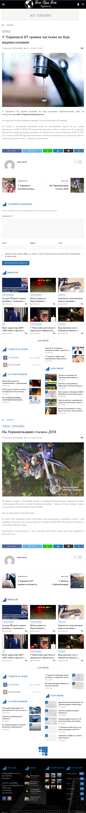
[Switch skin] (78, 4)
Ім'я (4, 243)
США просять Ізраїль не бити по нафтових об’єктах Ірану (14, 390)
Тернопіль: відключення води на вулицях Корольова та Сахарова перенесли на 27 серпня (70, 299)
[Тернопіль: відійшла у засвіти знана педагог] (51, 737)
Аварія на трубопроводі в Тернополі (12, 717)
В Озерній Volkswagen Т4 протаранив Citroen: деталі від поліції (14, 709)
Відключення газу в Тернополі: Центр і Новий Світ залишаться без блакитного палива (70, 329)
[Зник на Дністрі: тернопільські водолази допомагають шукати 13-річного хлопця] (51, 402)
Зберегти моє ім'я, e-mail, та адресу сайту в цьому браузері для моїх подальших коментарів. (42, 255)
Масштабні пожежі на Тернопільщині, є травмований (14, 382)
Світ (3, 324)
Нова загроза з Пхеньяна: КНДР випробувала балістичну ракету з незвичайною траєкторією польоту (70, 393)
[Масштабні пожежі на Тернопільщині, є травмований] (35, 383)
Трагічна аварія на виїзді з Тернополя (68, 712)
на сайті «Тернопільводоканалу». (29, 114)
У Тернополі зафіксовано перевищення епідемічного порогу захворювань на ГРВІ (56, 357)
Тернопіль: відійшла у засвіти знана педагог (70, 737)
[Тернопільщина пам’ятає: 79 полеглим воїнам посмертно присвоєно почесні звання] (51, 721)
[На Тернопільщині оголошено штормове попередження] (35, 727)
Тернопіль (10, 25)
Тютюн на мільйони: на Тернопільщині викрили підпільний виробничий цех (69, 376)
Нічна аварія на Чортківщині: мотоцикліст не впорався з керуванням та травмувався (42, 299)
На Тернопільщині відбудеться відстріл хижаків (57, 684)
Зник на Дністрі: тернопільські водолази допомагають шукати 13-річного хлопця (70, 401)
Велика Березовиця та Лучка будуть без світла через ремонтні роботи (71, 410)
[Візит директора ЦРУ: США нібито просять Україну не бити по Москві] (15, 314)
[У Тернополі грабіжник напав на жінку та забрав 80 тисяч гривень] (78, 677)
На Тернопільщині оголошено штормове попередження (13, 726)
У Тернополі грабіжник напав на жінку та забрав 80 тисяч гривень (57, 676)
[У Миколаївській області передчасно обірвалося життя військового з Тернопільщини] (43, 314)
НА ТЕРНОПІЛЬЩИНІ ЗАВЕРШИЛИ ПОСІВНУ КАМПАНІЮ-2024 (12, 399)
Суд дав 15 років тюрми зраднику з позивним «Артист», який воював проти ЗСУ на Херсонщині (14, 299)
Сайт (60, 243)
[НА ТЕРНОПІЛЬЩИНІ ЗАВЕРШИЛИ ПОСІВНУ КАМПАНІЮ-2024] (35, 400)
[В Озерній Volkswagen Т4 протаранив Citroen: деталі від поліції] (35, 710)
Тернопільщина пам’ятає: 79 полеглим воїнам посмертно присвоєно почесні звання (69, 720)
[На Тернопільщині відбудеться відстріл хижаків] (78, 685)
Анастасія (22, 161)
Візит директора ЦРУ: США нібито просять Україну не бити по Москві (13, 329)
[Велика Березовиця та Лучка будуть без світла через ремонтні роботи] (51, 410)
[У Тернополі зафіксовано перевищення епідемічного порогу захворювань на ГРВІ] (78, 358)
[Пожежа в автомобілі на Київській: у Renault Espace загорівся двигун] (51, 385)
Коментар (7, 216)
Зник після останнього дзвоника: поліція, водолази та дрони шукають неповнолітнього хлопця (57, 349)
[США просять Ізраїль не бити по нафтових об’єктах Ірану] (35, 391)
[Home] (3, 25)
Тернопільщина (8, 295)
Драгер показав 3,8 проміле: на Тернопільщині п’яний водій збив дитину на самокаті (70, 703)
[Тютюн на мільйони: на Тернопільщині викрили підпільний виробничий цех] (51, 377)
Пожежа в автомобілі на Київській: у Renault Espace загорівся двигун (70, 385)
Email (33, 243)
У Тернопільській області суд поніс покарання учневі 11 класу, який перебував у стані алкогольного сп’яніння (70, 728)
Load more (43, 340)
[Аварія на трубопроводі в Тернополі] (35, 718)
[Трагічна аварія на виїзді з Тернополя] (51, 712)
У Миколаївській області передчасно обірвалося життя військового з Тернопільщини (42, 329)
